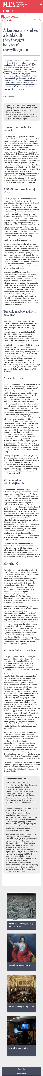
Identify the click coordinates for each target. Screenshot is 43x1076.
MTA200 (36, 19)
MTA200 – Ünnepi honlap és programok (21, 925)
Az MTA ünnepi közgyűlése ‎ (21, 1006)
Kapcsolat (21, 1069)
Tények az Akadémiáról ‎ (19, 965)
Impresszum (21, 1073)
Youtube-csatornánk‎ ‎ (18, 1048)
